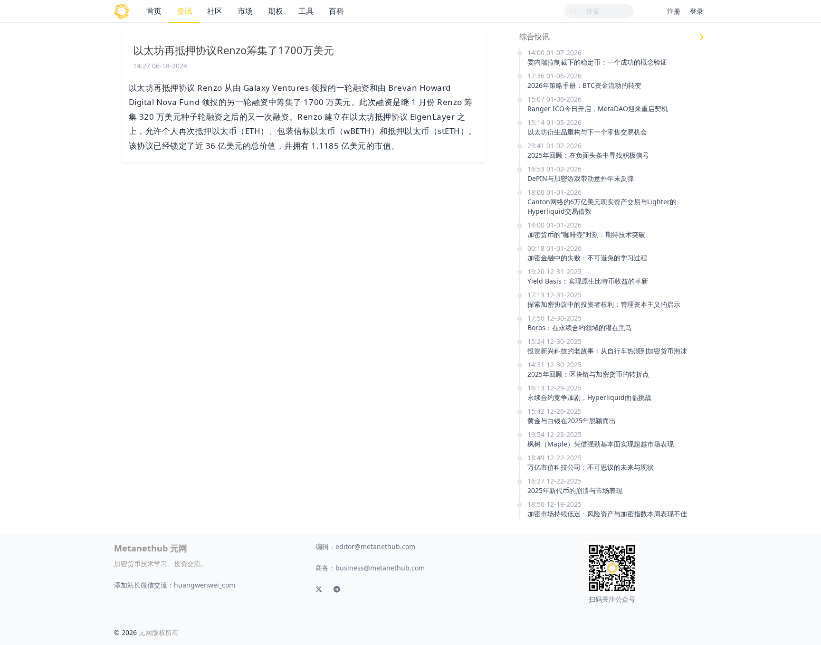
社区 (214, 11)
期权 (275, 11)
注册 (673, 11)
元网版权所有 (159, 632)
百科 (336, 11)
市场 (245, 11)
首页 (154, 11)
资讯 (184, 11)
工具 (306, 11)
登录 (696, 11)
